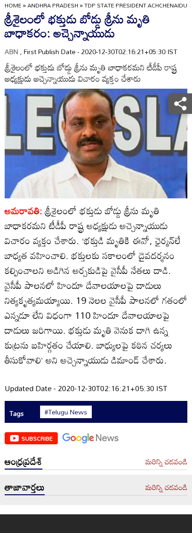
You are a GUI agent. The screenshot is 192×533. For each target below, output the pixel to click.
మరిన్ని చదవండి (166, 462)
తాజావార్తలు (25, 486)
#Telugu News (66, 412)
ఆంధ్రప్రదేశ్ (23, 461)
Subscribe (37, 438)
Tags (16, 413)
